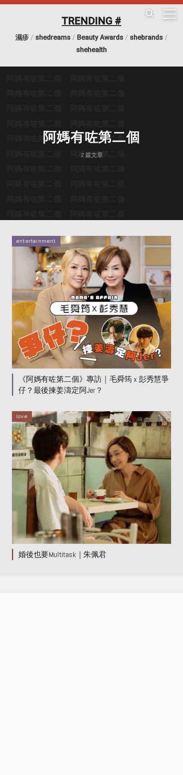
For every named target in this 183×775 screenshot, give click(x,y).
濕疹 (22, 37)
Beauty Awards (100, 37)
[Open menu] (169, 14)
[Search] (149, 14)
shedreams (53, 37)
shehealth (91, 50)
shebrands (146, 37)
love (22, 416)
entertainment (36, 241)
